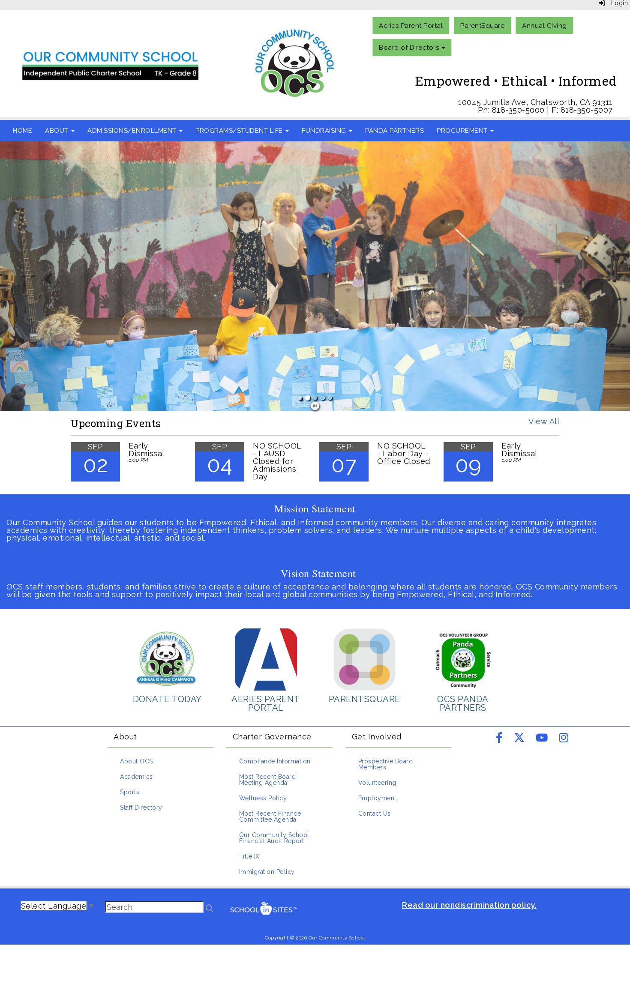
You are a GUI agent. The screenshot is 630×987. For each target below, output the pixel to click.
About (57, 131)
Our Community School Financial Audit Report (274, 837)
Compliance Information (275, 761)
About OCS (136, 761)
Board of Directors (410, 47)
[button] (47, 276)
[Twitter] (519, 738)
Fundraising (325, 131)
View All (543, 421)
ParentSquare (482, 26)
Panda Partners (394, 131)
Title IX (249, 856)
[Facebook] (499, 738)
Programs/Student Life (240, 131)
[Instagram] (564, 738)
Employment (377, 798)
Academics (136, 776)
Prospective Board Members (385, 764)
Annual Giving (544, 26)
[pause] (315, 406)
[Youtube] (541, 738)
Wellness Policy (263, 798)
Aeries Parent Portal (411, 26)
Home (22, 131)
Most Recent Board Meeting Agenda (267, 779)
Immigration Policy (267, 871)
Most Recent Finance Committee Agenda (270, 816)
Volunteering (377, 782)
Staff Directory (141, 807)
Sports (129, 792)
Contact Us (374, 813)
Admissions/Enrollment (132, 131)
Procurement (463, 131)
